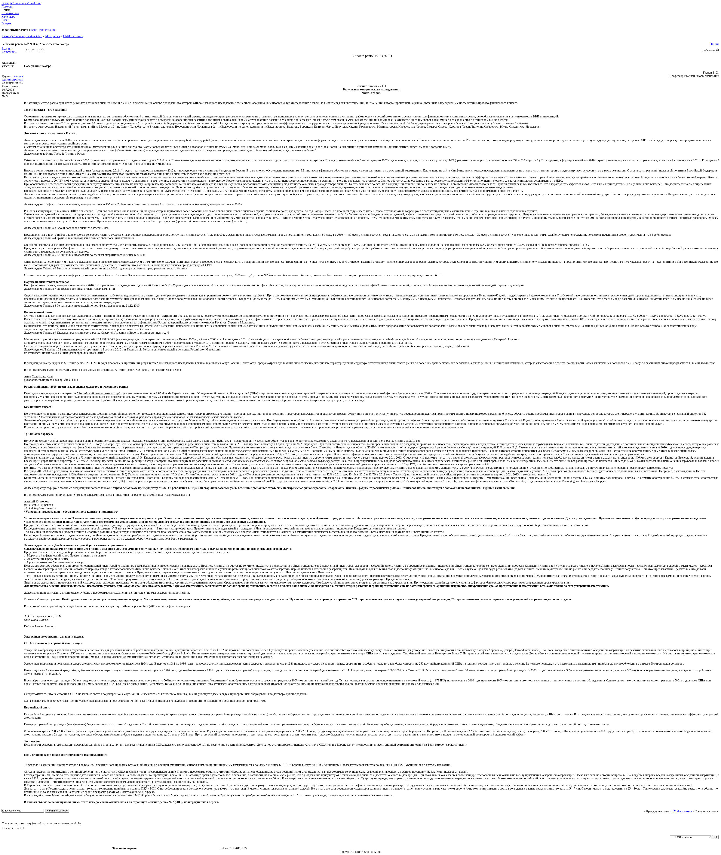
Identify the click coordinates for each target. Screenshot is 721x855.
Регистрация (47, 29)
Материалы (52, 36)
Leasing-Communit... (9, 50)
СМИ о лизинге (73, 36)
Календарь (8, 16)
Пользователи (10, 13)
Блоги (5, 20)
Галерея (6, 23)
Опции (714, 44)
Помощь (7, 6)
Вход (34, 29)
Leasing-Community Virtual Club (21, 3)
